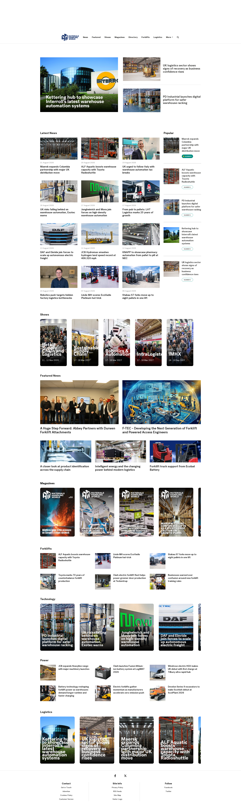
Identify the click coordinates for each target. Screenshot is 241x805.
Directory (133, 37)
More (168, 37)
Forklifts (145, 37)
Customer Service (66, 799)
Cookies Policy (66, 795)
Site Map (117, 795)
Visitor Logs (117, 799)
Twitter (168, 791)
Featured (96, 37)
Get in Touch (66, 788)
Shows (107, 37)
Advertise (66, 791)
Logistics (158, 37)
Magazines (120, 37)
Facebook (168, 788)
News (85, 37)
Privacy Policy (117, 788)
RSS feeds (117, 791)
